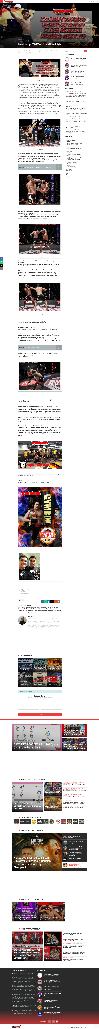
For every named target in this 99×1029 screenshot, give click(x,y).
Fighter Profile (69, 170)
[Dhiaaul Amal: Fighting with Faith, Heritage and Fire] (53, 939)
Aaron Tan (28, 607)
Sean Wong (53, 610)
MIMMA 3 (49, 609)
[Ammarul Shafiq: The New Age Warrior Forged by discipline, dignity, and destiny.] (39, 1014)
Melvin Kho (38, 609)
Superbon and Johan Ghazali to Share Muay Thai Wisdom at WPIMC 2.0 (73, 934)
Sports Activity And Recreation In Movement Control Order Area (73, 959)
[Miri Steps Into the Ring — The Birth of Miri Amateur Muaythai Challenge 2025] (53, 953)
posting (25, 115)
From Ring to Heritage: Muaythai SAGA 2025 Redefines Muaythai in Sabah (73, 940)
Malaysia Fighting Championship (74, 154)
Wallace (31, 617)
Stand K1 (69, 163)
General (67, 172)
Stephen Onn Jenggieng (26, 612)
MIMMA (20, 89)
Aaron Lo (23, 607)
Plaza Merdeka (41, 610)
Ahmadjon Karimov (36, 607)
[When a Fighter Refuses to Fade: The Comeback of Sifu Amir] (49, 911)
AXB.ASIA (25, 974)
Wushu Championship (72, 168)
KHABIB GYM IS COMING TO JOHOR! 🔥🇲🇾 (77, 77)
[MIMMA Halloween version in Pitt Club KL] (37, 852)
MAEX (68, 152)
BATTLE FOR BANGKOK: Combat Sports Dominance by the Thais (78, 59)
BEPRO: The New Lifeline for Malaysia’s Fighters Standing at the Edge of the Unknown (79, 65)
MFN (68, 155)
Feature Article (27, 605)
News (67, 174)
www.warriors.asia (16, 1005)
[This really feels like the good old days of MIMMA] (25, 679)
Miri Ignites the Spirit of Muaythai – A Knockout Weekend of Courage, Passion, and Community (76, 130)
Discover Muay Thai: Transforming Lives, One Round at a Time (78, 83)
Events (67, 139)
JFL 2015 (56, 607)
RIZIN (68, 161)
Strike (68, 165)
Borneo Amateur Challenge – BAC (74, 143)
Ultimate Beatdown (71, 166)
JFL (52, 607)
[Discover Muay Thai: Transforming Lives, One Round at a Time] (67, 83)
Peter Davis (34, 610)
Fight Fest (69, 147)
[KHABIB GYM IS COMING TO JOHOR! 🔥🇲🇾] (67, 77)
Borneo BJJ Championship (72, 144)
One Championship (71, 158)
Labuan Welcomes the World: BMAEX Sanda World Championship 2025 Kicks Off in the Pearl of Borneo (74, 954)
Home (58, 1026)
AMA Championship (71, 140)
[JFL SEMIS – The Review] (40, 679)
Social (67, 177)
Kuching (26, 609)
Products (68, 176)
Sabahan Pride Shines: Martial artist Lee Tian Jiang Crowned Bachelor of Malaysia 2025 (76, 125)
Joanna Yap (21, 609)
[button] (20, 672)
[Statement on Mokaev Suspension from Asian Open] (25, 665)
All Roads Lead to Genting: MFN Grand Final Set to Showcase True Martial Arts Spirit (76, 112)
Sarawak (48, 610)
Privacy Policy (84, 1026)
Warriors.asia (14, 973)
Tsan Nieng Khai (36, 612)
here (33, 113)
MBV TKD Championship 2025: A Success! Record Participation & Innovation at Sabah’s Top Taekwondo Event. (74, 946)
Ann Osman (43, 607)
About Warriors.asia (64, 1026)
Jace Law (49, 607)
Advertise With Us (72, 1026)
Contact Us (79, 1026)
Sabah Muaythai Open (72, 162)
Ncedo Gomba (55, 609)
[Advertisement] (40, 642)
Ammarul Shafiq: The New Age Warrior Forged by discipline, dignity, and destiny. (76, 117)
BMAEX (68, 141)
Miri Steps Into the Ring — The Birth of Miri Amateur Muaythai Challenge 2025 (73, 808)
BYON (68, 146)
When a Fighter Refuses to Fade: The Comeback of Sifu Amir (74, 791)
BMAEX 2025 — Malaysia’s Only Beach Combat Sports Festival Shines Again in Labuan (78, 71)
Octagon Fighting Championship (74, 157)
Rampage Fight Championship (73, 159)
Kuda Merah (69, 151)
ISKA (67, 173)
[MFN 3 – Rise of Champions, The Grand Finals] (40, 665)
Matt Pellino (26, 160)
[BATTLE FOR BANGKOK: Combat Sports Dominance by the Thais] (67, 59)
